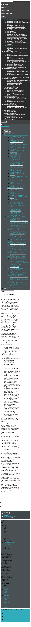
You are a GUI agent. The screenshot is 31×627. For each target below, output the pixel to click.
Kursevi (3, 17)
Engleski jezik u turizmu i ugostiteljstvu (17, 42)
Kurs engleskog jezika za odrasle (15, 25)
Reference (6, 618)
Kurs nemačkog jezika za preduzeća (16, 63)
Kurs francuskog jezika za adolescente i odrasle (19, 224)
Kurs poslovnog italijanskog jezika (16, 101)
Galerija (6, 616)
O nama (3, 7)
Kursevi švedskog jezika (10, 93)
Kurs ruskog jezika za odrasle (14, 81)
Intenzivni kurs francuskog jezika (15, 70)
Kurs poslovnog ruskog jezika (14, 84)
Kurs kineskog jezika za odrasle (15, 117)
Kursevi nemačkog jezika (10, 51)
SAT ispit (9, 50)
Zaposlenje (7, 619)
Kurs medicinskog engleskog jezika (16, 40)
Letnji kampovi (10, 31)
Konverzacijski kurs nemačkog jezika (16, 67)
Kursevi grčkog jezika (9, 110)
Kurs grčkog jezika (11, 111)
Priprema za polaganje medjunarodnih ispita (18, 61)
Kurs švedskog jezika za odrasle (15, 94)
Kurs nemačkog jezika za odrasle (15, 60)
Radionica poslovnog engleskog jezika (17, 38)
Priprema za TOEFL (12, 45)
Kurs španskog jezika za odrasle (15, 106)
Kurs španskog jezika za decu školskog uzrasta (18, 273)
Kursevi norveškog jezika (10, 88)
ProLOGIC (11, 611)
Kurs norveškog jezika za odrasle (15, 90)
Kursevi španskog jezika (10, 104)
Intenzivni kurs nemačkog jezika (15, 58)
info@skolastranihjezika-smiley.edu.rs (10, 543)
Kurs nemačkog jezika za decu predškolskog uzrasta (18, 191)
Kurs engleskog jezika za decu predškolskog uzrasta (18, 142)
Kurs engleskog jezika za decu (15, 21)
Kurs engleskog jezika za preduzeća (16, 28)
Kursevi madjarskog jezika (10, 113)
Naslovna (4, 4)
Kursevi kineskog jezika (10, 116)
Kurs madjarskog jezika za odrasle (16, 114)
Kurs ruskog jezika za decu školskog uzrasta (18, 80)
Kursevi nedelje (5, 126)
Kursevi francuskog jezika (10, 68)
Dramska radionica (11, 32)
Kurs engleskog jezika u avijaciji (15, 41)
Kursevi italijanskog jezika (10, 96)
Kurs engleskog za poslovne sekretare (17, 48)
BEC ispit (9, 47)
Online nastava (6, 14)
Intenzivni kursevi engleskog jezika (16, 34)
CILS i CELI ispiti (11, 103)
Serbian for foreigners (9, 119)
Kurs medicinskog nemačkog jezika (16, 64)
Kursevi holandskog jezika (10, 86)
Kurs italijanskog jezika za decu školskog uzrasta (19, 261)
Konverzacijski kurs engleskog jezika (16, 37)
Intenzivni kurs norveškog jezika (15, 91)
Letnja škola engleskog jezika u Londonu (17, 35)
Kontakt (4, 122)
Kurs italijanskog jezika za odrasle (16, 97)
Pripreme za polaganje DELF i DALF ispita (18, 77)
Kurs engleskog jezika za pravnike (16, 27)
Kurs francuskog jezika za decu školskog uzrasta (19, 221)
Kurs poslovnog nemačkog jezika (15, 65)
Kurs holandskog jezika (13, 87)
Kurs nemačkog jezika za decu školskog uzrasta (18, 194)
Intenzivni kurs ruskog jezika (14, 83)
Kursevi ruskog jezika (9, 78)
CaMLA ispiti (5, 10)
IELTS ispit (9, 44)
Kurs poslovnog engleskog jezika (15, 30)
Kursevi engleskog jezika (10, 19)
